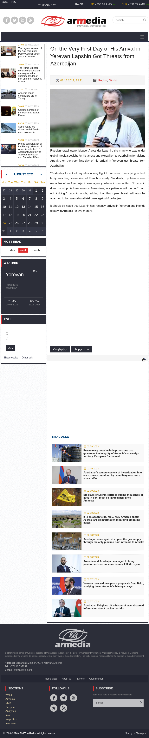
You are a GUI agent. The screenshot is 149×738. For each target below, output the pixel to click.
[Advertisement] (97, 392)
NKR (8, 703)
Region (102, 80)
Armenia (10, 699)
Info (7, 715)
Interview (10, 723)
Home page (51, 678)
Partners (80, 678)
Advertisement (96, 678)
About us (66, 678)
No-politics (11, 719)
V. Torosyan (140, 733)
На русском (81, 349)
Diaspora (10, 707)
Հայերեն (60, 349)
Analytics (10, 711)
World (113, 80)
